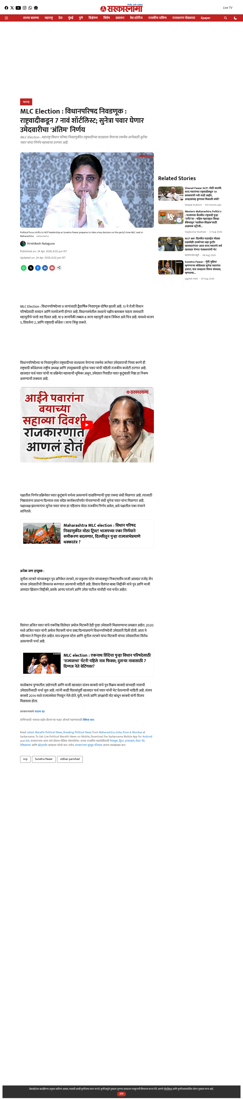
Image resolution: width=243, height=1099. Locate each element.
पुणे (81, 18)
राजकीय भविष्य (157, 18)
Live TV (227, 8)
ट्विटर (121, 741)
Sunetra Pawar (44, 759)
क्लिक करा (88, 720)
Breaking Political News (77, 732)
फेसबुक (114, 741)
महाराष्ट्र (49, 18)
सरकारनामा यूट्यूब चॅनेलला (88, 745)
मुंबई (70, 18)
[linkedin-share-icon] (45, 270)
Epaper (205, 18)
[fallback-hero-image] (170, 194)
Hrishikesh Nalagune (41, 243)
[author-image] (23, 244)
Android (147, 736)
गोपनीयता (168, 1089)
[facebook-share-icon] (38, 270)
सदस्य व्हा (40, 711)
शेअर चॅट (140, 741)
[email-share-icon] (52, 270)
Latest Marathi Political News (44, 732)
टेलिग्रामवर (25, 745)
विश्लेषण (93, 18)
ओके (121, 1094)
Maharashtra (107, 732)
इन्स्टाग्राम (129, 741)
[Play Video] (87, 425)
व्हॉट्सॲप (42, 745)
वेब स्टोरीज (136, 18)
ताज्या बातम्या (31, 18)
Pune (126, 732)
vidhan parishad (70, 759)
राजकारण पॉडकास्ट (183, 18)
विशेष (106, 18)
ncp (25, 759)
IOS (27, 741)
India (119, 732)
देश (60, 18)
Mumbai (137, 732)
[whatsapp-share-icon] (24, 270)
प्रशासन (120, 18)
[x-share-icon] (31, 270)
